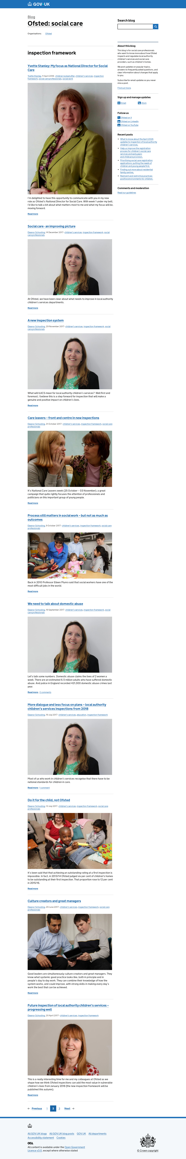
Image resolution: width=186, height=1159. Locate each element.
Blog (31, 17)
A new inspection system (46, 320)
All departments (97, 1133)
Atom (144, 103)
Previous (37, 1108)
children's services (84, 76)
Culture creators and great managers (54, 901)
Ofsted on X (126, 117)
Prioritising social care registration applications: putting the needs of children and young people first (136, 163)
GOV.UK (81, 1133)
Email (123, 103)
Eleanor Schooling (36, 232)
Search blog (126, 20)
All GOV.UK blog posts (61, 1133)
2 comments (45, 692)
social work (67, 78)
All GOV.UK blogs (37, 1133)
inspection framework (93, 232)
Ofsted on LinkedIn (130, 121)
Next (67, 1108)
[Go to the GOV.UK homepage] (39, 4)
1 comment (44, 787)
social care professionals (50, 78)
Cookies (61, 1137)
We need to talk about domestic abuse (55, 604)
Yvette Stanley (34, 76)
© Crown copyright (147, 1150)
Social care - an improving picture (51, 226)
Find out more (124, 88)
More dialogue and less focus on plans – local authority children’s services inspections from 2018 (67, 707)
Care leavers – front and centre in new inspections (63, 418)
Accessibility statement (41, 1137)
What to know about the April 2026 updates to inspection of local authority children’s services (138, 142)
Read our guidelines (127, 192)
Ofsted (48, 33)
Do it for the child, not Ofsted (49, 800)
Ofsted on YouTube (129, 125)
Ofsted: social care (55, 23)
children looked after (65, 76)
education (81, 714)
